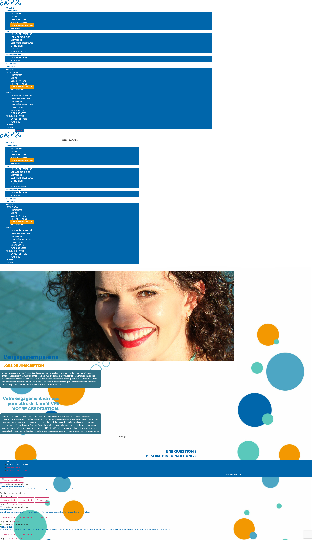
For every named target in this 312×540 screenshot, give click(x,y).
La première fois (19, 57)
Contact (10, 66)
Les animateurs (18, 19)
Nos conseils (17, 49)
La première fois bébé (21, 34)
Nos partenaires (19, 22)
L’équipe (15, 16)
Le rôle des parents (20, 37)
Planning (15, 60)
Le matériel (16, 40)
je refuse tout (26, 500)
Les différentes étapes (22, 43)
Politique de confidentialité (17, 465)
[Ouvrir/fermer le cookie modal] (12, 480)
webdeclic (17, 504)
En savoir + (42, 500)
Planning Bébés (18, 52)
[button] (5, 442)
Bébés (9, 31)
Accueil (10, 8)
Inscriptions (17, 28)
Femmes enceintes (15, 54)
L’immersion (17, 46)
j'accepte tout (8, 500)
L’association (13, 11)
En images (11, 63)
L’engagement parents (22, 25)
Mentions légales (13, 462)
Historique (16, 14)
